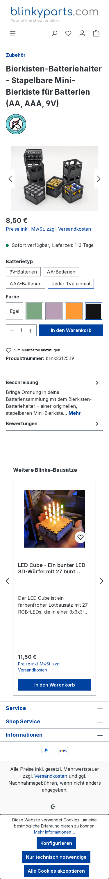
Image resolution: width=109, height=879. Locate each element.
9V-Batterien (23, 272)
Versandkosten (50, 776)
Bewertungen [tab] (21, 423)
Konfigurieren (56, 843)
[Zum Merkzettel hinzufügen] (80, 537)
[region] (54, 178)
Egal (14, 311)
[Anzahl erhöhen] (31, 330)
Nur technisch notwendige (56, 857)
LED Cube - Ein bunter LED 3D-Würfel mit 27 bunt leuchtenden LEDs (51, 568)
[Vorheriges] (10, 178)
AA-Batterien (61, 272)
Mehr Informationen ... (54, 832)
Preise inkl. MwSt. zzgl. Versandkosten (48, 229)
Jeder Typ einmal (71, 284)
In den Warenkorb (71, 330)
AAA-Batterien (26, 284)
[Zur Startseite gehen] (54, 15)
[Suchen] (54, 33)
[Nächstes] (98, 178)
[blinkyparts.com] (54, 124)
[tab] (53, 397)
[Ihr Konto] (82, 33)
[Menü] (13, 33)
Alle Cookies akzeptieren (56, 871)
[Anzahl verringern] (12, 330)
